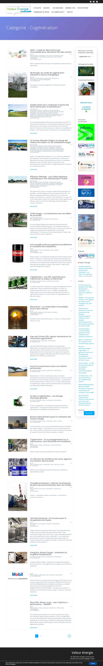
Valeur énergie (85, 262)
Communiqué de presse (41, 12)
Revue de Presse (83, 8)
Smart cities (50, 57)
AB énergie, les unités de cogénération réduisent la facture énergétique (47, 73)
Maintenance (55, 78)
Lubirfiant (56, 250)
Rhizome (40, 313)
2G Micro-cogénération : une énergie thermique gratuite (46, 397)
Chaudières (55, 312)
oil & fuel (61, 464)
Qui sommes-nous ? (58, 12)
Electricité (56, 281)
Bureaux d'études (47, 146)
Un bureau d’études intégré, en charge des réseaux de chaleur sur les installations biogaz (50, 141)
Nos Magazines (58, 8)
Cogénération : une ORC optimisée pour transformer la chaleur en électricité (48, 277)
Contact (70, 12)
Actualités (37, 8)
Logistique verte (47, 114)
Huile (52, 250)
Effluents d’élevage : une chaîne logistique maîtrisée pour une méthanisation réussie (49, 177)
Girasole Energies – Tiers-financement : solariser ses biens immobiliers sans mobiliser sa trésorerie (85, 332)
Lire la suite (33, 133)
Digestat (45, 111)
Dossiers (46, 8)
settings (13, 664)
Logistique (40, 114)
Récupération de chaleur (36, 149)
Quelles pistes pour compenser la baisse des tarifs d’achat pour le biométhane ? (49, 105)
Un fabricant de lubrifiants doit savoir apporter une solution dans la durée (51, 460)
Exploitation (43, 113)
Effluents (32, 183)
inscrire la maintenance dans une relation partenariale (48, 367)
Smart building (42, 57)
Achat (34, 110)
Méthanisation (34, 79)
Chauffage (45, 182)
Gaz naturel (50, 113)
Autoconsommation (38, 78)
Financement (45, 183)
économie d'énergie (53, 111)
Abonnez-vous (70, 8)
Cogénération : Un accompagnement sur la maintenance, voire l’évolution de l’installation (50, 440)
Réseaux (32, 184)
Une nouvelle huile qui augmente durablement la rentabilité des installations (51, 245)
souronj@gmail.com (37, 217)
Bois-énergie (47, 312)
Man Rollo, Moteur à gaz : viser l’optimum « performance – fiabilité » (49, 603)
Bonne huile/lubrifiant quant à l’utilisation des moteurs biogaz (50, 417)
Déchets (40, 111)
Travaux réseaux (46, 151)
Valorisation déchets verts (45, 116)
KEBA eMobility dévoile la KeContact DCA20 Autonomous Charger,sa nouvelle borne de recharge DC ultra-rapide (86, 388)
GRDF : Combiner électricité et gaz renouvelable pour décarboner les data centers (51, 51)
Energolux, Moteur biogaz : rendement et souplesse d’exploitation (48, 553)
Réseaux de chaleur (48, 149)
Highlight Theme (89, 659)
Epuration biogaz (44, 148)
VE (32, 54)
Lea (33, 77)
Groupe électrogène (56, 445)
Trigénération (33, 58)
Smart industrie (58, 57)
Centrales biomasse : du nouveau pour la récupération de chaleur (48, 519)
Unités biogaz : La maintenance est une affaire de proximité (50, 214)
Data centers (49, 55)
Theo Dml (34, 109)
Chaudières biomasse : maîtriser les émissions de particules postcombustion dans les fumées (50, 484)
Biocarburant (45, 110)
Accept (93, 663)
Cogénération (42, 55)
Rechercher (81, 410)
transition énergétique (51, 115)
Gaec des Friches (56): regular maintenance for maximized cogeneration (50, 337)
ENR (38, 113)
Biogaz (51, 110)
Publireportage (34, 609)
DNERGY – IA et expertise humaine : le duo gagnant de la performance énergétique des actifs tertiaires (86, 301)
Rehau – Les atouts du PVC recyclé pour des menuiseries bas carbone (86, 341)
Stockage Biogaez (40, 115)
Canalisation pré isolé (42, 147)
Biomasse (56, 110)
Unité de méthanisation (44, 79)
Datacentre (57, 55)
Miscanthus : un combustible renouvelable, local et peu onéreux (49, 307)
